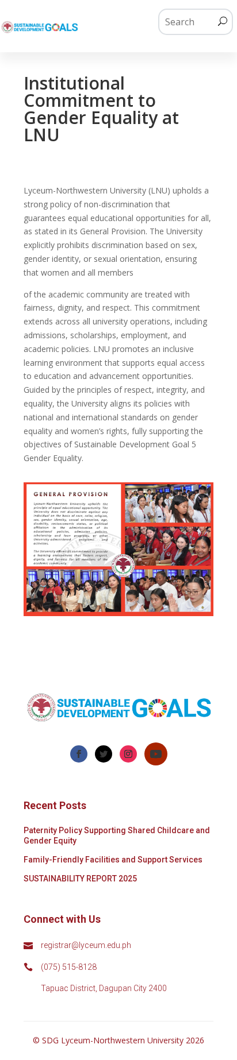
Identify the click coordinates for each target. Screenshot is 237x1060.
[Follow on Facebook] (78, 754)
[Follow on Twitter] (103, 754)
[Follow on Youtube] (155, 753)
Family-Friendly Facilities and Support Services (113, 859)
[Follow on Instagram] (128, 754)
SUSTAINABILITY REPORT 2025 (80, 878)
